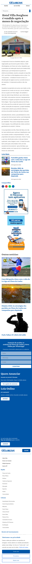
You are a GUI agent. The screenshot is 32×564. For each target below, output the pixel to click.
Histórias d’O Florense (7, 522)
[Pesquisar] (29, 11)
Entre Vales (5, 514)
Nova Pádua (5, 475)
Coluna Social (5, 511)
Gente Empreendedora (8, 504)
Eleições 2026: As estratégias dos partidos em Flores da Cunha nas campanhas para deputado (14, 308)
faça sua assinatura (6, 440)
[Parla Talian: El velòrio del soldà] (16, 322)
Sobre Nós (4, 458)
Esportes (4, 489)
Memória (4, 506)
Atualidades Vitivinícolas (8, 501)
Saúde (3, 491)
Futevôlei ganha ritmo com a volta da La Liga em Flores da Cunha (16, 280)
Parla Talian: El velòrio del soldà (14, 335)
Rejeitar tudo (16, 560)
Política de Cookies (23, 547)
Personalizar (16, 556)
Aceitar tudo (16, 551)
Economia (4, 483)
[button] (3, 186)
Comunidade (5, 494)
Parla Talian (5, 509)
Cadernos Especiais (7, 481)
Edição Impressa (6, 463)
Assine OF (4, 466)
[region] (16, 549)
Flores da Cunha (6, 473)
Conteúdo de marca (7, 519)
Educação (4, 486)
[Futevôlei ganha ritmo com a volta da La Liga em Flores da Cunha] (16, 266)
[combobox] (15, 11)
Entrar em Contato (6, 460)
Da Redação (5, 525)
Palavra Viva (5, 517)
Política (4, 478)
